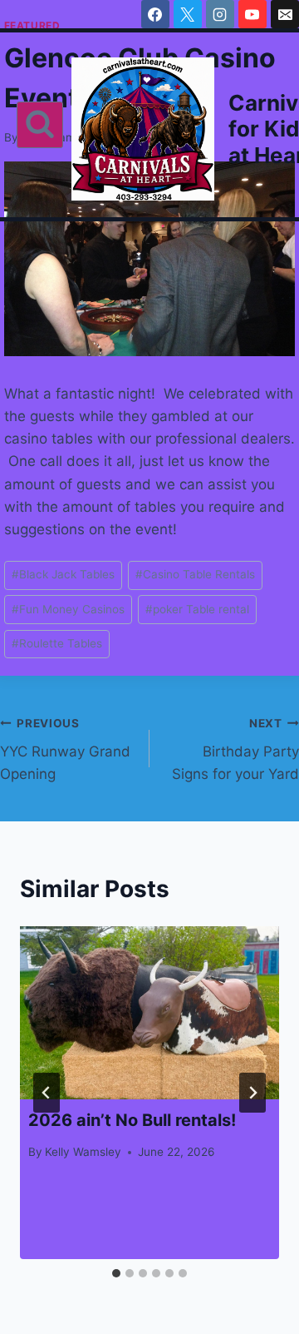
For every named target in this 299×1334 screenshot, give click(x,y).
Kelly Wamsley (83, 1151)
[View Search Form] (40, 125)
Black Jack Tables (63, 574)
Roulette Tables (57, 643)
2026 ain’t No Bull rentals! (132, 1120)
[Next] (252, 1093)
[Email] (285, 14)
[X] (188, 14)
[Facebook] (155, 14)
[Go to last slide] (46, 1093)
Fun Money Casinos (68, 609)
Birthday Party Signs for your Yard (235, 750)
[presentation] (149, 1012)
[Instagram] (220, 14)
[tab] (116, 1273)
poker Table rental (197, 609)
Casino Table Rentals (195, 574)
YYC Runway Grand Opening (65, 750)
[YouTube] (252, 14)
